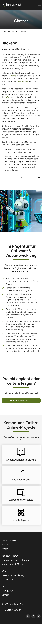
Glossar (5, 544)
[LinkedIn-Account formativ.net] (28, 616)
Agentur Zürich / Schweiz (14, 564)
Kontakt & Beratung (19, 400)
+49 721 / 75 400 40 (12, 610)
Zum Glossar (21, 177)
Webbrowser (23, 81)
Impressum (7, 579)
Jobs (4, 586)
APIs (7, 97)
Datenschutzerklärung (13, 575)
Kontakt (5, 594)
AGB (4, 571)
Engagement (8, 590)
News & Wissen (9, 540)
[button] (39, 5)
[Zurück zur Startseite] (12, 5)
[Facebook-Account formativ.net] (33, 616)
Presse (5, 548)
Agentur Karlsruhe (11, 555)
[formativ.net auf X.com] (39, 616)
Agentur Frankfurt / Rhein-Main (17, 559)
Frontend (12, 75)
